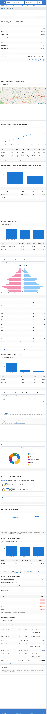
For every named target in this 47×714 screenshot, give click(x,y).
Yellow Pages (8, 5)
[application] (23, 139)
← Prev (17, 660)
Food (19, 480)
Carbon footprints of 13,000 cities (35, 571)
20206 (41, 59)
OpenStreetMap (43, 103)
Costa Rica (9, 8)
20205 (38, 59)
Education (15, 480)
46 (26, 660)
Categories (29, 5)
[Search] (39, 2)
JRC (4, 160)
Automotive (10, 480)
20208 (44, 59)
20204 (35, 59)
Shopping (32, 480)
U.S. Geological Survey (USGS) (8, 663)
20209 (38, 60)
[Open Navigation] (44, 2)
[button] (1, 88)
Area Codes (15, 5)
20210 (41, 60)
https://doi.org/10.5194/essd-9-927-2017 (17, 423)
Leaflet (38, 103)
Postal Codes (22, 5)
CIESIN (5, 349)
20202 (30, 59)
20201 (27, 59)
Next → (29, 660)
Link (2, 422)
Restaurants (4, 480)
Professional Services (25, 480)
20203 (33, 59)
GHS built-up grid (27, 160)
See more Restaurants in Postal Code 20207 (23, 502)
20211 (44, 60)
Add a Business (36, 5)
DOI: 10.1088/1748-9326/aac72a (16, 572)
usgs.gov (43, 629)
